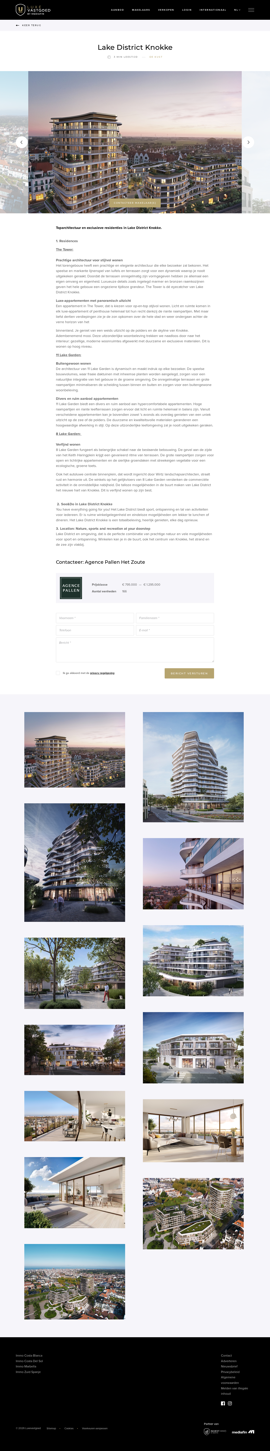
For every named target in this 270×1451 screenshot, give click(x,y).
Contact (226, 1356)
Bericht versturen (189, 673)
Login (187, 9)
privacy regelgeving (102, 673)
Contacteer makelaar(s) (135, 202)
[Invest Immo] (215, 1431)
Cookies (69, 1428)
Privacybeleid (230, 1372)
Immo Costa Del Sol (29, 1361)
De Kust (156, 57)
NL (236, 9)
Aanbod (117, 9)
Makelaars (141, 9)
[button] (22, 142)
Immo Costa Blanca (29, 1356)
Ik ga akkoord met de (88, 673)
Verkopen (166, 9)
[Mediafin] (243, 1432)
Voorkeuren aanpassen (95, 1428)
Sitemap (51, 1428)
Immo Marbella (26, 1366)
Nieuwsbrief (229, 1366)
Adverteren (229, 1361)
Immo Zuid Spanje (28, 1372)
